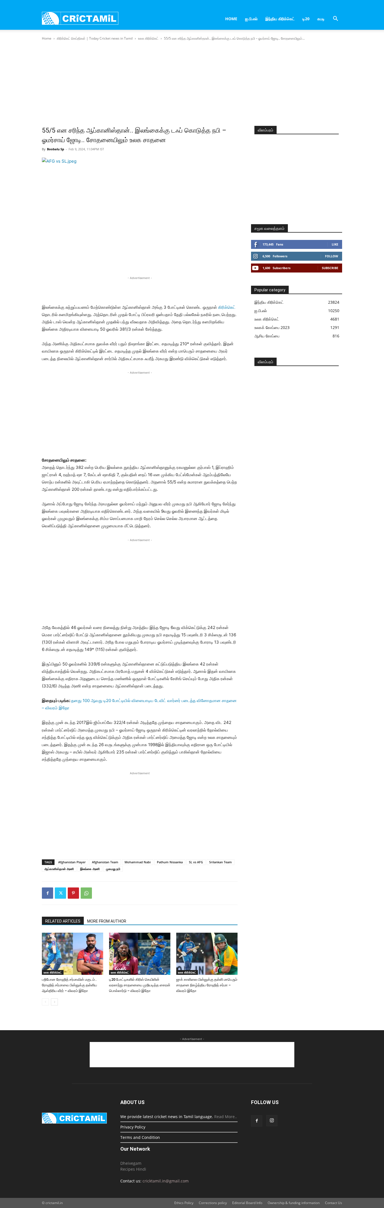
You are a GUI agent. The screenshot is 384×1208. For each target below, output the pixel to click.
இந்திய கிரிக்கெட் (280, 18)
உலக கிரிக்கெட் (148, 38)
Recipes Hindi (133, 1169)
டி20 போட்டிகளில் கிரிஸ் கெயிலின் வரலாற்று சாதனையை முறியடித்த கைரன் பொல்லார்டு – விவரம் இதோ (139, 985)
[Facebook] (47, 893)
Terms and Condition (140, 1137)
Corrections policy (213, 1202)
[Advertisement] (192, 83)
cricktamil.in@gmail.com (166, 1181)
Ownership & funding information (294, 1202)
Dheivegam (130, 1163)
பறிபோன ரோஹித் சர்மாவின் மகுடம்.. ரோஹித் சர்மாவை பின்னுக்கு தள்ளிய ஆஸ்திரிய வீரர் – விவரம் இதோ (69, 985)
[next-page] (54, 1001)
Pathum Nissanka (170, 862)
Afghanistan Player (72, 862)
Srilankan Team (220, 862)
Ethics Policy (183, 1202)
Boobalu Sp (55, 149)
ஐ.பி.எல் (251, 18)
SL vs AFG (196, 862)
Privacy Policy (132, 1127)
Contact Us (333, 1202)
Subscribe (330, 268)
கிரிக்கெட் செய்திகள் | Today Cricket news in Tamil (95, 38)
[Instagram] (271, 1120)
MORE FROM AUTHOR (106, 921)
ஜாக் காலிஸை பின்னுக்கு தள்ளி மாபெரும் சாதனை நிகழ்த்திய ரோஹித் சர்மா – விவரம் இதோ (206, 985)
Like (335, 244)
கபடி (321, 18)
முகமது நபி (113, 869)
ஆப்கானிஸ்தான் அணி (59, 869)
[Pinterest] (73, 893)
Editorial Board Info (247, 1202)
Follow (331, 256)
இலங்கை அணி (90, 869)
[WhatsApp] (86, 893)
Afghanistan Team (105, 862)
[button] (335, 19)
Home (231, 18)
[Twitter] (60, 893)
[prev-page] (45, 1001)
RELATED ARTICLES (62, 921)
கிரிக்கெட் (227, 307)
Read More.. (225, 1116)
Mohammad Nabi (138, 862)
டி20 (306, 18)
